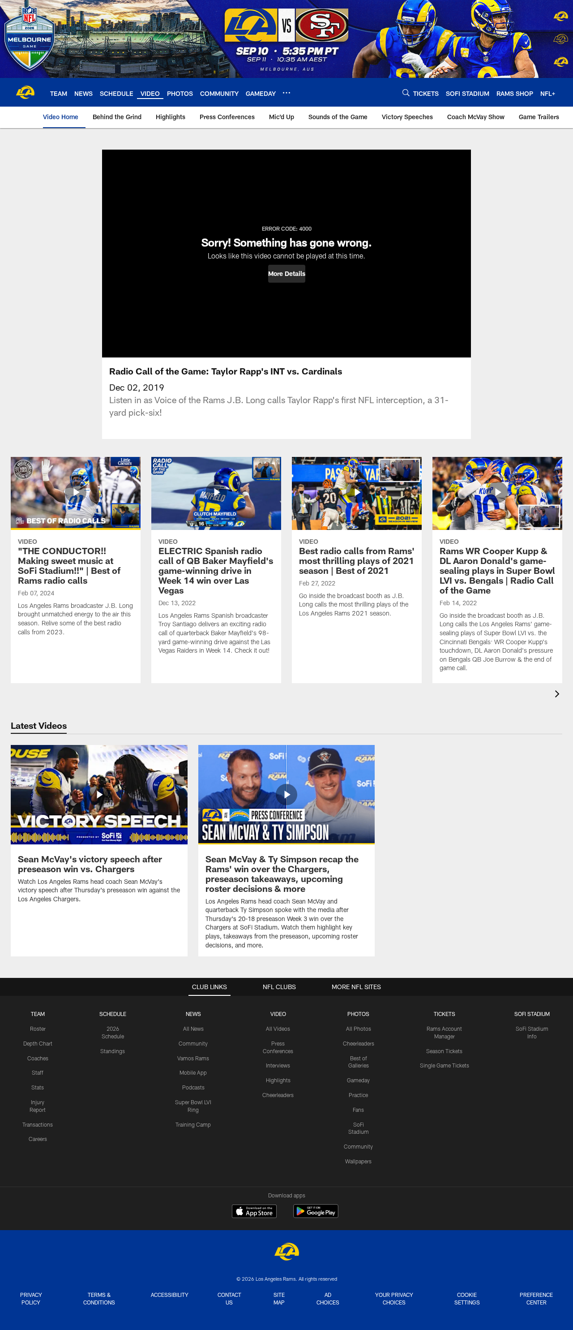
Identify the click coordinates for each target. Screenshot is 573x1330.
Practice (358, 1095)
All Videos (278, 1028)
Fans (358, 1109)
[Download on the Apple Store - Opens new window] (254, 1212)
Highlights (278, 1080)
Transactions (37, 1124)
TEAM (38, 1014)
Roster (38, 1028)
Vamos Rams (193, 1058)
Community (193, 1043)
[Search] (406, 92)
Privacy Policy (31, 1298)
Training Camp (193, 1124)
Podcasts (193, 1087)
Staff (37, 1072)
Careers (38, 1139)
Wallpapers (358, 1161)
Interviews (278, 1065)
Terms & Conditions (99, 1298)
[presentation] (558, 695)
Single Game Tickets (444, 1065)
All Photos (358, 1028)
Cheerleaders (278, 1095)
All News (193, 1028)
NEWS (193, 1014)
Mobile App (193, 1072)
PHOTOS (358, 1014)
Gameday (358, 1080)
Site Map (279, 1298)
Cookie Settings (467, 1298)
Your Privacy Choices (394, 1298)
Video (278, 1014)
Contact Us (229, 1298)
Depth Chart (37, 1043)
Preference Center (536, 1298)
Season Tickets (444, 1051)
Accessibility (169, 1294)
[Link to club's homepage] (25, 92)
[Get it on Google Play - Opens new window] (315, 1216)
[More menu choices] (286, 92)
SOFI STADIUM (532, 1014)
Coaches (37, 1058)
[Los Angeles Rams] (286, 1252)
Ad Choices (327, 1298)
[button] (286, 274)
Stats (37, 1087)
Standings (112, 1051)
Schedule (112, 1014)
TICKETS (444, 1014)
